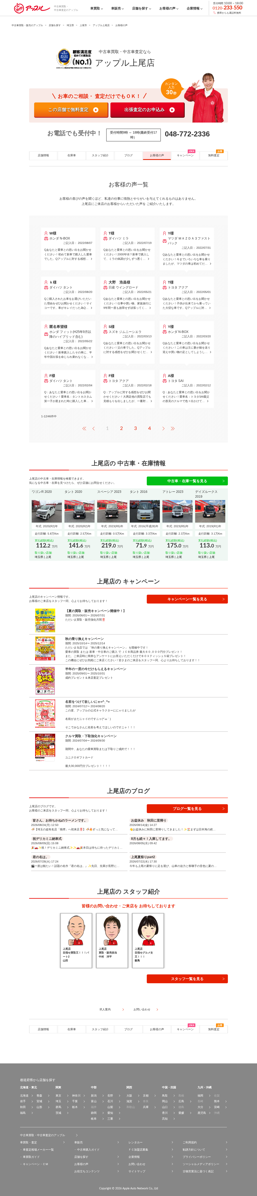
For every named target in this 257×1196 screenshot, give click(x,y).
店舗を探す (55, 25)
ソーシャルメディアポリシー (201, 1164)
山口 (165, 1107)
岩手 (23, 1101)
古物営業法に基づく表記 (198, 1171)
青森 (39, 1095)
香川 (165, 1112)
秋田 (23, 1107)
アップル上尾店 (101, 25)
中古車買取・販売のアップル (27, 25)
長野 (110, 1095)
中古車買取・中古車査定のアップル (42, 1135)
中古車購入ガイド (88, 1149)
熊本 (217, 1101)
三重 (110, 1118)
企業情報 (134, 1156)
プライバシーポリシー (197, 1156)
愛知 (110, 1112)
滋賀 (129, 1101)
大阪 (129, 1095)
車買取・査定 (28, 1142)
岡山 (165, 1101)
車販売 (78, 1142)
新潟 (94, 1095)
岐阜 (94, 1118)
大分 (200, 1107)
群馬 (58, 1107)
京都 (146, 1095)
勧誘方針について (194, 1149)
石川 (110, 1101)
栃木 (75, 1107)
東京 (58, 1095)
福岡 (200, 1095)
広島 (181, 1101)
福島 (23, 1112)
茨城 (58, 1112)
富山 (94, 1101)
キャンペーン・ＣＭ (35, 1164)
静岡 (94, 1112)
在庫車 (71, 155)
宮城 (39, 1101)
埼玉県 (70, 25)
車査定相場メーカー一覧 (38, 1149)
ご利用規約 (190, 1142)
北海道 (24, 1095)
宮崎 (217, 1107)
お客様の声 (157, 155)
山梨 (110, 1107)
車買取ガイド (31, 1156)
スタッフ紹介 (100, 155)
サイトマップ (136, 1171)
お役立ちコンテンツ (87, 1171)
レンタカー (135, 1142)
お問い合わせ (136, 1164)
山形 (39, 1107)
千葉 (75, 1101)
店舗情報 (43, 155)
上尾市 (83, 25)
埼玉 (58, 1101)
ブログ (128, 155)
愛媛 (181, 1112)
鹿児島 (202, 1112)
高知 (165, 1118)
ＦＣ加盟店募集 (138, 1149)
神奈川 (76, 1095)
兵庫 (146, 1107)
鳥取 (165, 1095)
